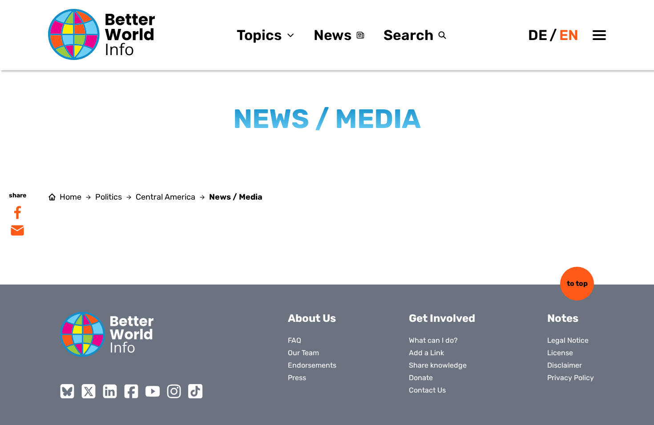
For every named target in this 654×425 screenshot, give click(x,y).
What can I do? (433, 340)
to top (577, 283)
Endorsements (312, 365)
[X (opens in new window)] (88, 391)
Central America (165, 197)
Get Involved (442, 318)
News (332, 35)
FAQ (294, 340)
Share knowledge (438, 365)
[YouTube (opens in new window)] (152, 391)
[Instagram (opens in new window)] (174, 391)
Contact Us (427, 390)
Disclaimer (564, 365)
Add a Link (426, 353)
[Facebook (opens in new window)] (131, 391)
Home (70, 197)
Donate (421, 377)
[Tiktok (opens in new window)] (195, 391)
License (560, 353)
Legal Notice (568, 340)
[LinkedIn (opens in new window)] (110, 391)
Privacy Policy (570, 377)
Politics (108, 197)
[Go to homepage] (101, 34)
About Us (312, 318)
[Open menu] (599, 35)
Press (297, 377)
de (537, 35)
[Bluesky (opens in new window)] (67, 391)
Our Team (303, 353)
